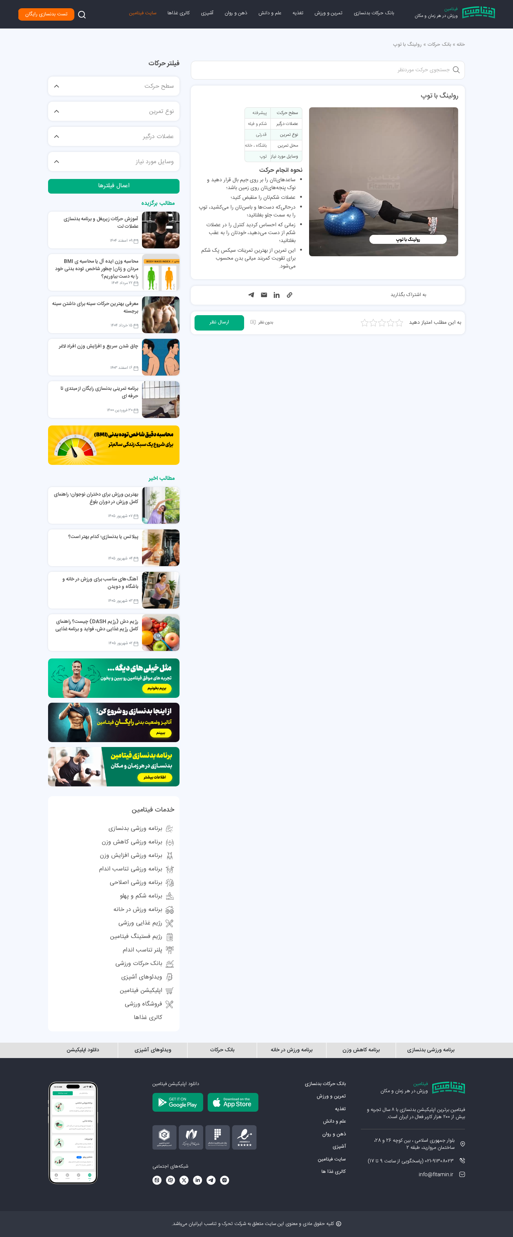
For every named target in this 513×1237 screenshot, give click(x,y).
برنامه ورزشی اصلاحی (136, 883)
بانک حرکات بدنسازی (374, 13)
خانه (461, 45)
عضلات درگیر (158, 137)
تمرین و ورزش (329, 13)
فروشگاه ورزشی (143, 1004)
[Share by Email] (264, 295)
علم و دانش (269, 13)
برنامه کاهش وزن (361, 1050)
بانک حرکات (439, 45)
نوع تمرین (161, 112)
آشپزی (207, 13)
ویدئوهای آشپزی (141, 977)
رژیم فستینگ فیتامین (136, 937)
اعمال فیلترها (114, 186)
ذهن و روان (236, 13)
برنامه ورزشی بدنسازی (135, 829)
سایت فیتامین (142, 13)
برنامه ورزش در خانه (137, 910)
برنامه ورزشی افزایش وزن (131, 856)
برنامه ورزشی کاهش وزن (132, 842)
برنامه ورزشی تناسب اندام (130, 869)
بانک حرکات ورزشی (138, 964)
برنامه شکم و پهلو (141, 896)
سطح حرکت (159, 87)
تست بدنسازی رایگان (46, 14)
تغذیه (298, 13)
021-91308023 (439, 1161)
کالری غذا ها (333, 1172)
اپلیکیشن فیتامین (141, 991)
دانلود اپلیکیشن (83, 1050)
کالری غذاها (178, 13)
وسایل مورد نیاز (155, 162)
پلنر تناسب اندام (142, 950)
